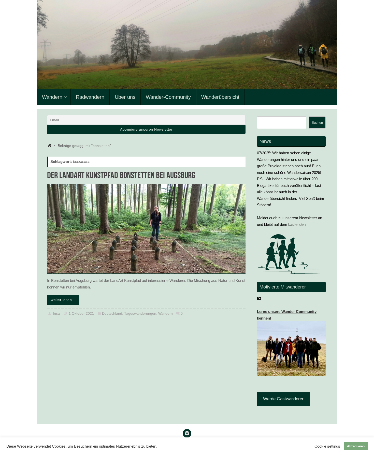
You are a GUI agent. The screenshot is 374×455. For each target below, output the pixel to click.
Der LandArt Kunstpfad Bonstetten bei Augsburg (121, 175)
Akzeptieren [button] (356, 446)
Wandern (165, 313)
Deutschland (112, 313)
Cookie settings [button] (327, 446)
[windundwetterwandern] (187, 433)
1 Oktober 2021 (81, 313)
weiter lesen (61, 300)
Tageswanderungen (140, 313)
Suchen (317, 123)
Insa (56, 313)
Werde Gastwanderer (283, 398)
